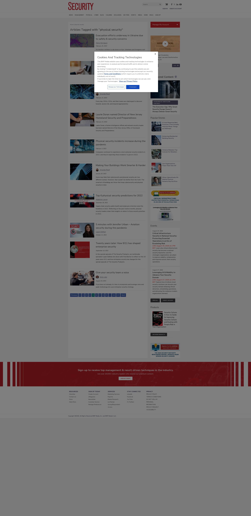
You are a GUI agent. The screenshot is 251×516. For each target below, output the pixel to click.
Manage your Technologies (116, 87)
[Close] (155, 54)
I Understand (132, 87)
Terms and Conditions (112, 74)
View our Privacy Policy (128, 81)
